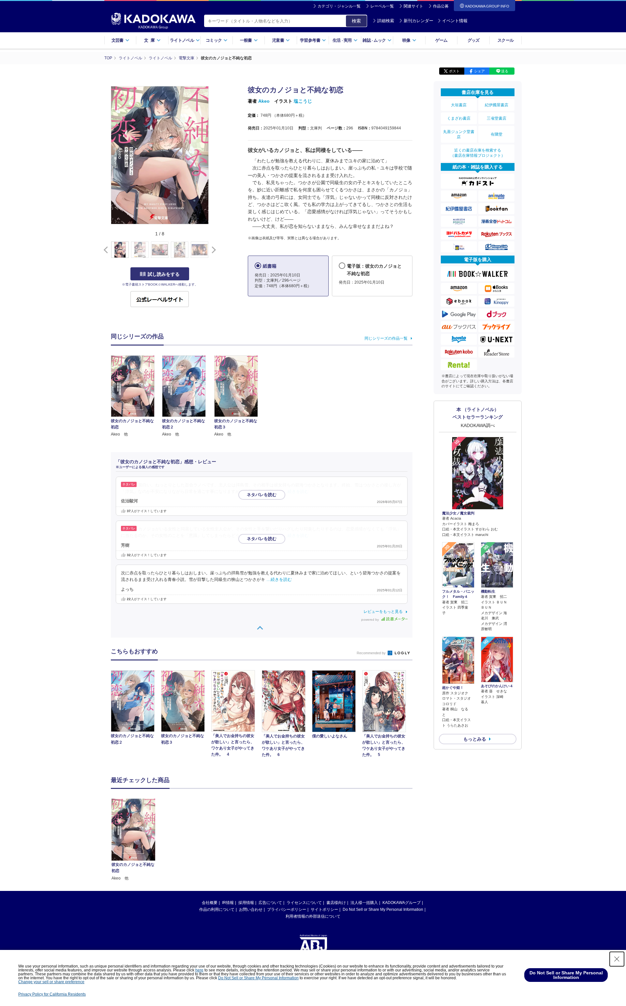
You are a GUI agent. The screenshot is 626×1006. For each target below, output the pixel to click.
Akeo (264, 101)
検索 (356, 20)
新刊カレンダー (418, 20)
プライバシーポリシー (286, 909)
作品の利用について (216, 909)
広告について (270, 902)
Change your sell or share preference (51, 982)
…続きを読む (296, 491)
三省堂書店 (496, 118)
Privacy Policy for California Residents (52, 994)
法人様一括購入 (364, 902)
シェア (479, 71)
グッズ (474, 40)
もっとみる (474, 739)
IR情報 (228, 902)
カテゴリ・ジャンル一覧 (339, 6)
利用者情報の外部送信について (313, 916)
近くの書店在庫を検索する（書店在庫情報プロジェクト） (477, 153)
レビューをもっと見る (383, 611)
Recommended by (372, 653)
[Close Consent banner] (617, 959)
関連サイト (413, 6)
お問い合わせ (250, 909)
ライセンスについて (304, 902)
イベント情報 (455, 20)
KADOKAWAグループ (401, 902)
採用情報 (246, 902)
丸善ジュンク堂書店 (458, 134)
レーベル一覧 (382, 6)
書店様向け (336, 902)
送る (504, 71)
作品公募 (441, 6)
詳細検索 (385, 20)
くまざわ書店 (458, 118)
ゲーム (441, 40)
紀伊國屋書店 (496, 105)
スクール (506, 40)
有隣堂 (496, 134)
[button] (212, 250)
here (199, 970)
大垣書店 (459, 105)
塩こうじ (303, 101)
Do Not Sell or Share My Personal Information (383, 909)
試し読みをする (164, 274)
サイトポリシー (324, 909)
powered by (370, 619)
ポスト (454, 71)
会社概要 (209, 902)
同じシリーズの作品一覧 (386, 338)
